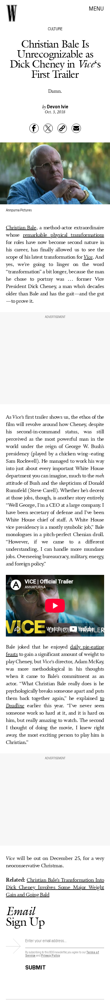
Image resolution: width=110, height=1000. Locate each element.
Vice (88, 257)
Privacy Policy (50, 955)
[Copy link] (62, 128)
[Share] (34, 128)
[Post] (48, 128)
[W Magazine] (12, 13)
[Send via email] (76, 128)
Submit (35, 966)
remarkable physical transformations (63, 235)
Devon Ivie (57, 106)
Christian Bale (21, 227)
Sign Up (25, 916)
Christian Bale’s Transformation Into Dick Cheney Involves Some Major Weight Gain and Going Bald (55, 887)
